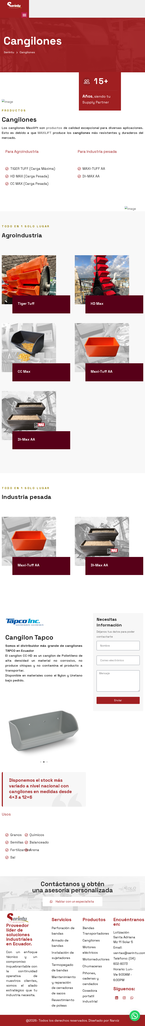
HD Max (97, 303)
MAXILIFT (44, 133)
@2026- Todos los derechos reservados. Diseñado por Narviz (72, 1020)
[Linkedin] (116, 998)
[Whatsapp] (132, 998)
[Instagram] (124, 998)
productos (54, 128)
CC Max (24, 371)
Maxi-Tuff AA (101, 371)
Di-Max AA (26, 439)
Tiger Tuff (26, 303)
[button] (24, 15)
